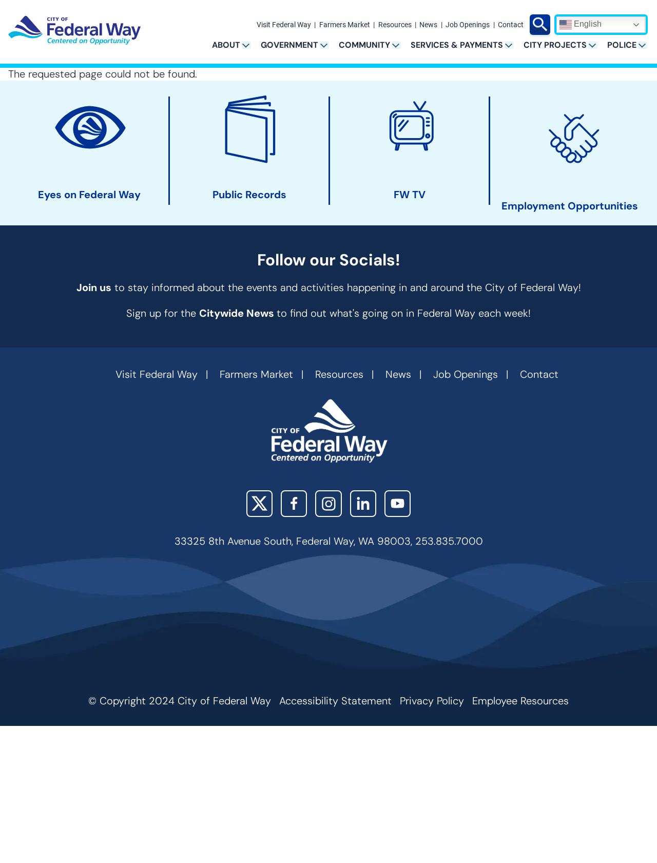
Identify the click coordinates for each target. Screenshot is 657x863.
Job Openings (468, 25)
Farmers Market (344, 25)
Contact (511, 25)
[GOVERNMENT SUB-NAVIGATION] (327, 45)
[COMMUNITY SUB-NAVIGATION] (399, 45)
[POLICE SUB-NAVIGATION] (645, 45)
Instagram (328, 503)
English (587, 24)
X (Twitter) (259, 503)
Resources (395, 25)
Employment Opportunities (569, 206)
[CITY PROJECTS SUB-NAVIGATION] (596, 45)
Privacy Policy (432, 700)
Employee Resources (520, 700)
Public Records (249, 194)
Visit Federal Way (284, 25)
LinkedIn (363, 503)
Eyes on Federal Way (89, 194)
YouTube (397, 503)
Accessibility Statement (335, 700)
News (428, 25)
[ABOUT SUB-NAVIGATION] (249, 45)
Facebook (294, 503)
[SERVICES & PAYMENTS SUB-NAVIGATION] (512, 45)
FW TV (410, 194)
